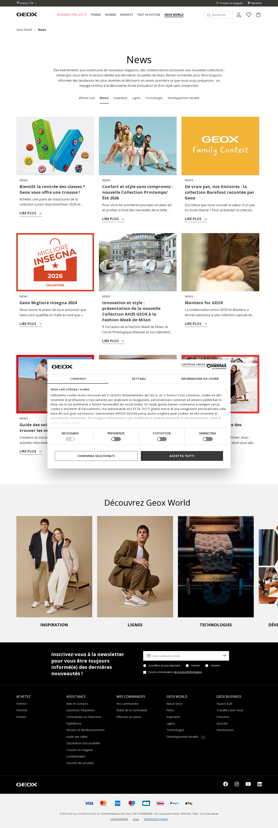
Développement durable (183, 98)
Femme (195, 665)
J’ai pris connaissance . (175, 672)
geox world (24, 30)
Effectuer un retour (128, 717)
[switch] (116, 439)
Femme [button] (96, 15)
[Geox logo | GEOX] (26, 784)
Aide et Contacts (77, 704)
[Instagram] (237, 785)
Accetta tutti (182, 456)
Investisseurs (225, 730)
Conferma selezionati (96, 456)
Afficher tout (87, 98)
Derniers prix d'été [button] (71, 15)
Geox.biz (222, 723)
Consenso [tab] (78, 379)
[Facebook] (225, 785)
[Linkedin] (259, 785)
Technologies (154, 98)
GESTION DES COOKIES (156, 819)
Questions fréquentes (80, 710)
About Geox (174, 704)
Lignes (136, 98)
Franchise (223, 717)
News (104, 98)
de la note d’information (188, 672)
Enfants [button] (126, 15)
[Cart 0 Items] (257, 18)
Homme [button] (110, 15)
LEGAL (136, 819)
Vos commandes (127, 704)
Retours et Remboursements (85, 730)
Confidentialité (75, 756)
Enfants (21, 717)
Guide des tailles (77, 737)
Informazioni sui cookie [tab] (200, 379)
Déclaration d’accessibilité (83, 743)
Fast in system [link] (148, 15)
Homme (215, 665)
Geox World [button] (174, 15)
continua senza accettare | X (204, 364)
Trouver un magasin (79, 750)
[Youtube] (248, 785)
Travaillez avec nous (230, 710)
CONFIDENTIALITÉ (119, 819)
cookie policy (71, 422)
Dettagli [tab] (139, 379)
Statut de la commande (131, 710)
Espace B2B (224, 704)
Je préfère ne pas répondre (164, 665)
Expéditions (73, 723)
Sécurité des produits (80, 763)
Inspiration (120, 98)
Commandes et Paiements (84, 717)
